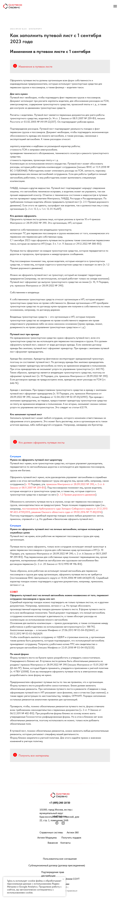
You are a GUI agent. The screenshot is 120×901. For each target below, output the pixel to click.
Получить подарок (71, 837)
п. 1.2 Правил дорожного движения (76, 494)
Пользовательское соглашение (60, 858)
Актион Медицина (47, 837)
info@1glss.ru (59, 816)
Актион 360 (73, 832)
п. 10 (27, 484)
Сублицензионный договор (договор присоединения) (56, 865)
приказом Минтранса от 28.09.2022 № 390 (70, 484)
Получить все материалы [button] (34, 755)
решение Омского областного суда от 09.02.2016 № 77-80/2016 (66, 512)
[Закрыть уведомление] (63, 879)
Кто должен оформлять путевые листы (42, 442)
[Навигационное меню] (115, 6)
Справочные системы (51, 832)
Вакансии (53, 842)
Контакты (65, 842)
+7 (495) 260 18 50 (59, 802)
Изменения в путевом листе (35, 66)
